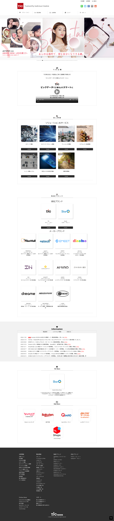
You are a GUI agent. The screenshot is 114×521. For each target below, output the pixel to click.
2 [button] (38, 60)
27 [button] (71, 60)
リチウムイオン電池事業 (24, 471)
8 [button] (46, 60)
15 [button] (55, 60)
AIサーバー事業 (22, 462)
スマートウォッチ (40, 476)
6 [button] (43, 60)
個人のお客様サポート (41, 499)
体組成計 (38, 478)
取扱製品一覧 (39, 490)
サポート (83, 12)
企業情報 (53, 12)
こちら (65, 337)
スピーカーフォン (40, 463)
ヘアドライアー (39, 469)
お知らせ (69, 331)
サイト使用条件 (22, 480)
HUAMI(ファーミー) (58, 463)
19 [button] (61, 60)
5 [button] (42, 60)
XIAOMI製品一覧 (39, 485)
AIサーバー (38, 456)
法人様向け (94, 1)
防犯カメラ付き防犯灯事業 (24, 467)
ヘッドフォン (39, 474)
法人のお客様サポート (41, 501)
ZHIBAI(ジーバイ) (57, 465)
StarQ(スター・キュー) (75, 458)
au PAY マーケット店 (23, 507)
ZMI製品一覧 (39, 487)
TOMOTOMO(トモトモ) (58, 475)
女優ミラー (38, 471)
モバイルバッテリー (40, 472)
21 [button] (63, 60)
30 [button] (75, 60)
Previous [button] (4, 36)
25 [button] (69, 60)
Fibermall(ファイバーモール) (60, 474)
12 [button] (51, 60)
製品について (39, 503)
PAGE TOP (111, 518)
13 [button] (53, 60)
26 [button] (70, 60)
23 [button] (66, 60)
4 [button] (41, 60)
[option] (57, 38)
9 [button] (47, 60)
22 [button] (65, 60)
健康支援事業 (22, 472)
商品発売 (45, 331)
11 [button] (50, 60)
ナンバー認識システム (23, 469)
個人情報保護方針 (22, 478)
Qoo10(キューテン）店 (24, 505)
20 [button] (62, 60)
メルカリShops (22, 508)
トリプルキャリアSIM (40, 458)
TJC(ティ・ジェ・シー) (75, 456)
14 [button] (54, 60)
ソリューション (25, 12)
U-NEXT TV (38, 460)
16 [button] (57, 60)
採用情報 (88, 1)
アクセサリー (39, 481)
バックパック (39, 480)
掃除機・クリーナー (40, 467)
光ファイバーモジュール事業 (25, 463)
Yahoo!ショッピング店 (23, 501)
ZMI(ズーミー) (57, 461)
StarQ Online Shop (46, 392)
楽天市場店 (21, 503)
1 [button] (37, 60)
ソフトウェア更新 (57, 331)
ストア (68, 12)
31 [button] (76, 60)
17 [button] (58, 60)
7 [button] (45, 60)
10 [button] (49, 60)
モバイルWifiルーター (40, 483)
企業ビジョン (22, 456)
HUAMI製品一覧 (39, 489)
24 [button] (67, 60)
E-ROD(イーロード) (58, 470)
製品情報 (38, 12)
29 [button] (74, 60)
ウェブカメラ (39, 462)
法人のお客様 (22, 474)
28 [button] (72, 60)
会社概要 (82, 1)
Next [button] (110, 36)
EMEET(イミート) (57, 472)
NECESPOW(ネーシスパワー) (60, 468)
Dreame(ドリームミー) (58, 466)
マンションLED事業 (23, 465)
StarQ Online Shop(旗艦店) (24, 499)
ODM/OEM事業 (22, 460)
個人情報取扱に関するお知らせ (42, 505)
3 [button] (40, 60)
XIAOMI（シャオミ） (58, 459)
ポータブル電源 (39, 465)
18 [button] (59, 60)
